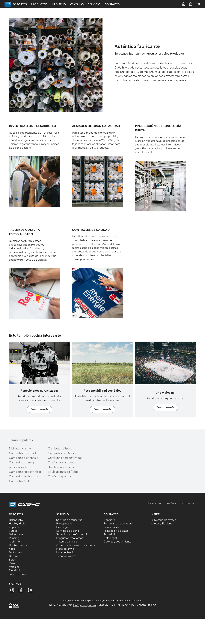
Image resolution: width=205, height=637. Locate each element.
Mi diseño (59, 4)
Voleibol (14, 566)
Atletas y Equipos (161, 523)
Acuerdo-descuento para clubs (75, 545)
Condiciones (111, 527)
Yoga (12, 548)
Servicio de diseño (67, 530)
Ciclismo (14, 541)
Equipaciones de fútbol (63, 472)
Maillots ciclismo (20, 448)
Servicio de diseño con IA (72, 534)
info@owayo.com (85, 605)
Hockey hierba (18, 545)
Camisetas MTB (19, 481)
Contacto (112, 4)
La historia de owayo (163, 520)
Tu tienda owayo (66, 556)
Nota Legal (110, 538)
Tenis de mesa (17, 574)
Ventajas (77, 4)
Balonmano (16, 534)
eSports (14, 527)
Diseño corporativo (60, 476)
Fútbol (13, 530)
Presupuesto (64, 523)
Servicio (94, 4)
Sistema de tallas (66, 541)
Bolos (12, 559)
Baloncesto (16, 520)
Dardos (13, 556)
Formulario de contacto (118, 523)
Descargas (62, 527)
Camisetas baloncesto (24, 458)
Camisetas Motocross (23, 476)
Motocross (15, 552)
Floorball (14, 570)
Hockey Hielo (155, 503)
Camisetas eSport (60, 448)
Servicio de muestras (69, 520)
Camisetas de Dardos (62, 453)
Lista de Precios (66, 552)
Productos (39, 4)
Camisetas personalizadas (65, 458)
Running (14, 538)
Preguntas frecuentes (69, 538)
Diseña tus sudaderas (62, 462)
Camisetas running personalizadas (21, 465)
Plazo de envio (65, 548)
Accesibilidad (112, 534)
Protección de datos (116, 530)
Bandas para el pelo (61, 467)
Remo (12, 563)
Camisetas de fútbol (22, 453)
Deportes (20, 4)
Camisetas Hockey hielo (25, 472)
